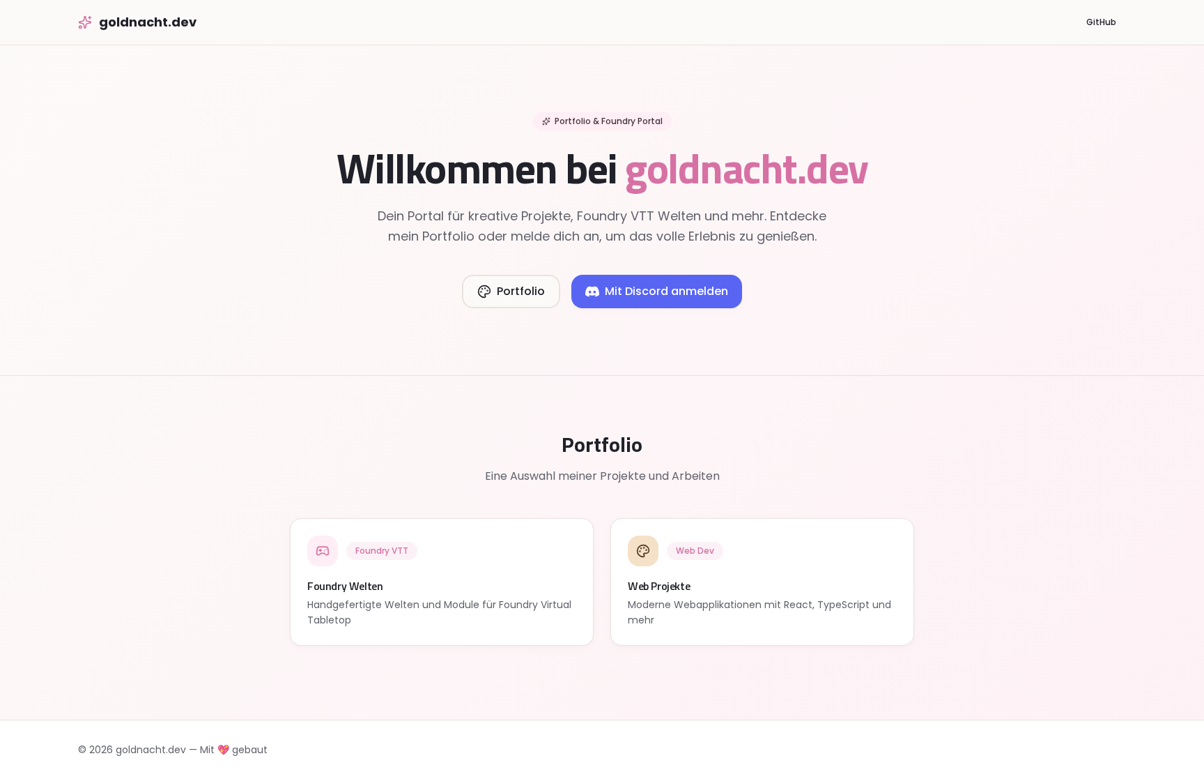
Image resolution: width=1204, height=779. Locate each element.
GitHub (1101, 22)
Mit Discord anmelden (666, 291)
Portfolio (521, 291)
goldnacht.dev (147, 22)
